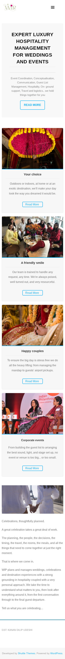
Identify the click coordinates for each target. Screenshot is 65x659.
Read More (32, 104)
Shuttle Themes (26, 653)
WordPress (56, 653)
